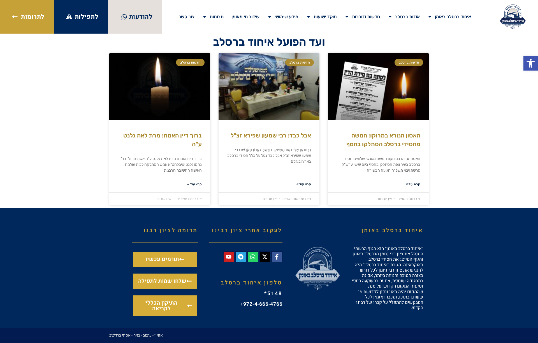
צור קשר (186, 16)
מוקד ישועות (325, 16)
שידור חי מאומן (245, 16)
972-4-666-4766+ (261, 304)
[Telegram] (240, 256)
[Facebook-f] (276, 256)
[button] (530, 63)
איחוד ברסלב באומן (453, 16)
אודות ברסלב (407, 16)
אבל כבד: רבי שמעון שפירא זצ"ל (271, 135)
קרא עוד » (413, 184)
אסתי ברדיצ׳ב (120, 335)
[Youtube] (228, 256)
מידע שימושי (286, 16)
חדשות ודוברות (366, 16)
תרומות (217, 16)
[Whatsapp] (252, 256)
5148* (273, 293)
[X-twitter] (264, 256)
